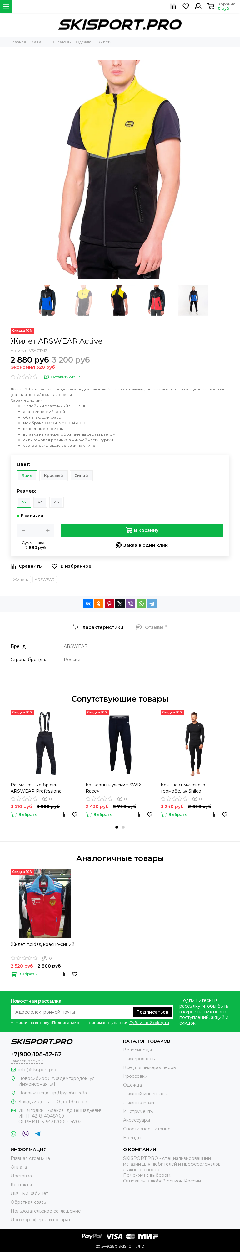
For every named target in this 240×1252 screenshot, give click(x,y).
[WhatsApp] (141, 603)
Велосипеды (137, 1050)
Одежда (132, 1085)
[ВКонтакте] (88, 603)
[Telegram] (152, 603)
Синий (81, 475)
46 (56, 502)
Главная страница (30, 1158)
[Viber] (130, 603)
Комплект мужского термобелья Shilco (183, 788)
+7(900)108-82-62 (36, 1054)
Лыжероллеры (139, 1059)
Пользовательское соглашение (46, 1211)
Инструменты (138, 1111)
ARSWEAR (45, 579)
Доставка (21, 1176)
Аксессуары (136, 1120)
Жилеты (21, 579)
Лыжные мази (138, 1102)
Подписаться (152, 1012)
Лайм (27, 475)
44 (40, 502)
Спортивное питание (147, 1129)
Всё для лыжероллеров (149, 1067)
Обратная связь (28, 1202)
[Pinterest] (109, 603)
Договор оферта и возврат (41, 1220)
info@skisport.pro (37, 1069)
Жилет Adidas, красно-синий (42, 944)
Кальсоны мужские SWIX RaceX (114, 788)
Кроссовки (135, 1076)
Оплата (19, 1167)
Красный (53, 475)
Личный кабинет (29, 1193)
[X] (120, 603)
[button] (116, 827)
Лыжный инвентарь (145, 1094)
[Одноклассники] (98, 603)
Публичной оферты (149, 1022)
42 (24, 502)
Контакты (21, 1184)
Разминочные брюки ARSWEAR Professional (36, 788)
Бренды (132, 1137)
